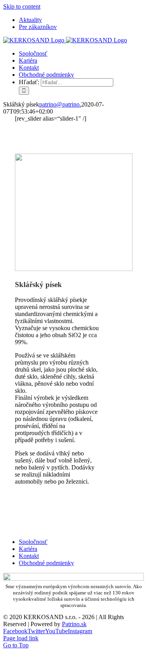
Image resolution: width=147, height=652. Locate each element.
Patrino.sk (74, 624)
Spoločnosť (33, 541)
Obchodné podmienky (46, 563)
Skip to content (21, 6)
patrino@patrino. (60, 104)
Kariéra (28, 548)
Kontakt (29, 556)
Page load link (20, 638)
